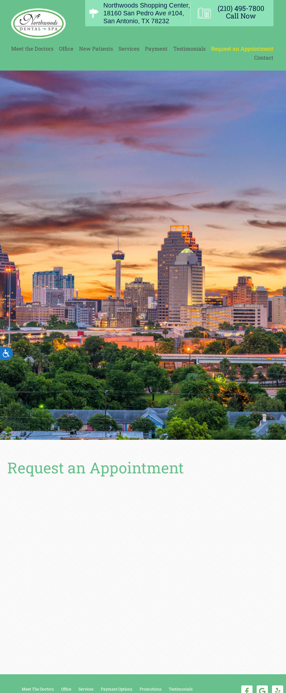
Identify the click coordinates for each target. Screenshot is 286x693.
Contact (263, 57)
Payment (156, 48)
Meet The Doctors (38, 689)
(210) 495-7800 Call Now (241, 12)
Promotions (150, 689)
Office (66, 48)
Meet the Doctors (32, 48)
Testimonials (189, 48)
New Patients (96, 48)
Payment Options (116, 689)
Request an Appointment (242, 48)
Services (128, 48)
